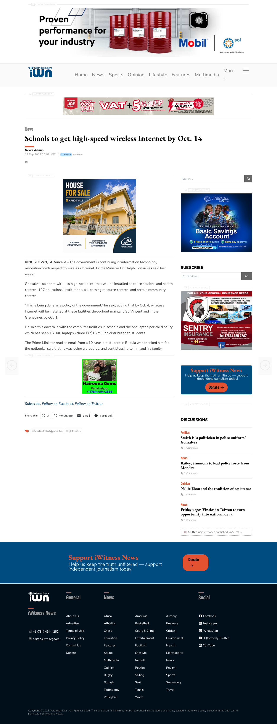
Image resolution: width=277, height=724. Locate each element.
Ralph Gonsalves (73, 431)
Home (81, 75)
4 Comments (191, 448)
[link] (40, 72)
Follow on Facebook (57, 403)
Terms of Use (75, 631)
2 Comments (191, 473)
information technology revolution (47, 431)
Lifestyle (158, 75)
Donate (214, 387)
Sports (116, 75)
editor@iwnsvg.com (46, 639)
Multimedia (207, 75)
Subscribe (32, 403)
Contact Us (73, 645)
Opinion (136, 75)
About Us (72, 616)
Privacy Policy (75, 638)
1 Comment (190, 494)
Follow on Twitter (89, 403)
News (98, 75)
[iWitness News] (38, 597)
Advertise (72, 623)
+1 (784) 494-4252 (45, 632)
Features (181, 75)
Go (246, 276)
